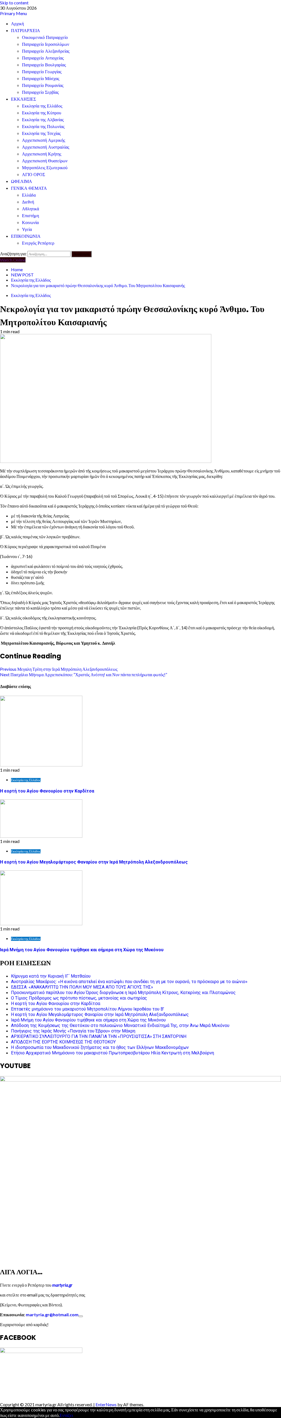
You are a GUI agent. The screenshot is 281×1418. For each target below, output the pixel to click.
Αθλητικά (30, 209)
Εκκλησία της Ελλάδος (42, 106)
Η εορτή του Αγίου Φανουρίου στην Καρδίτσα (47, 791)
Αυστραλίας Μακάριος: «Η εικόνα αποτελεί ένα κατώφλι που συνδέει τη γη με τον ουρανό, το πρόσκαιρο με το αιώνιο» (129, 981)
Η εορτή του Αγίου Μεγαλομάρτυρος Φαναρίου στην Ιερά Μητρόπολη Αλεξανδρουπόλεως (94, 862)
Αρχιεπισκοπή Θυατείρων (45, 161)
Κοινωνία (30, 222)
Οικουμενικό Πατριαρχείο (45, 37)
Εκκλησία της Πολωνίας (43, 126)
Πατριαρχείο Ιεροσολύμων (45, 44)
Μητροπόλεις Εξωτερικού (45, 168)
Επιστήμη (30, 216)
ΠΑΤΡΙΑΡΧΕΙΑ (25, 30)
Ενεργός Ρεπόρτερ (38, 243)
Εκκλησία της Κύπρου (41, 113)
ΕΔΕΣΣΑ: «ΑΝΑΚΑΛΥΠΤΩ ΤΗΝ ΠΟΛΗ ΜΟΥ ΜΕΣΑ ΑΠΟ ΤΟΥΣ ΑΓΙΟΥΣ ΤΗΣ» (82, 987)
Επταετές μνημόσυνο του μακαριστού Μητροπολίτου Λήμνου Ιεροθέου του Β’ (87, 1009)
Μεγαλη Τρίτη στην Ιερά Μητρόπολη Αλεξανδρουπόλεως (58, 669)
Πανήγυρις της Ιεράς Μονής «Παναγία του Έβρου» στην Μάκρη (73, 1031)
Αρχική (17, 24)
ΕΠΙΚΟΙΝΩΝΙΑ (26, 236)
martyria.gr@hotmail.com (52, 1314)
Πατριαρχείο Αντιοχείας (43, 58)
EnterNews (106, 1404)
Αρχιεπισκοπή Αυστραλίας (45, 147)
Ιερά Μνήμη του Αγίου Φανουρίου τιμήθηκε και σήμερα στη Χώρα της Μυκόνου (82, 949)
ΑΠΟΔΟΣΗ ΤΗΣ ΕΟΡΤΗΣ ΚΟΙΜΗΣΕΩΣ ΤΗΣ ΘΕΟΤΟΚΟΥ (63, 1042)
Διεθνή (28, 202)
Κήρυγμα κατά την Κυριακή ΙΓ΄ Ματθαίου (51, 976)
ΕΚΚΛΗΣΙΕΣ (23, 99)
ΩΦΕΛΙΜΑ (21, 181)
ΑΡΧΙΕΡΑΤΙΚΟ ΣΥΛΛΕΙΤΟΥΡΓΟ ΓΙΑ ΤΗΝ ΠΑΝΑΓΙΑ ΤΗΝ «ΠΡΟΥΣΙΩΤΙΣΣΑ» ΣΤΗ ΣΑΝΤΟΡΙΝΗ (98, 1036)
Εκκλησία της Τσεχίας (41, 133)
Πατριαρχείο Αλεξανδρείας (45, 51)
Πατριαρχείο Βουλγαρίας (44, 65)
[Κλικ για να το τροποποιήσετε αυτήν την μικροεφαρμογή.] (80, 1316)
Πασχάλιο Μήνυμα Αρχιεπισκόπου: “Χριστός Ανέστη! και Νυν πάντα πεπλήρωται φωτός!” (83, 674)
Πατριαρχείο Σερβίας (40, 92)
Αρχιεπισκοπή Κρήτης (41, 154)
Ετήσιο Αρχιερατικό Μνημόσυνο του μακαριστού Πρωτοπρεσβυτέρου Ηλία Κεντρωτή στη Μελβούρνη (112, 1052)
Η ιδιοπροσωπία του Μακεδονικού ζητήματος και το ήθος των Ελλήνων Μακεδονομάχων (100, 1047)
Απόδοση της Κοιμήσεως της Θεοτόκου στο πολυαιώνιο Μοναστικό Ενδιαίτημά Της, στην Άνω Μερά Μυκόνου (120, 1025)
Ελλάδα (29, 195)
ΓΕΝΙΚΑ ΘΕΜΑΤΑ (29, 188)
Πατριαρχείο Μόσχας (40, 78)
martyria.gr (61, 1284)
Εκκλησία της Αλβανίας (43, 120)
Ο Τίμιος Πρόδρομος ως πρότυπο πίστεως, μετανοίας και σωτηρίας (79, 998)
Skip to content (14, 2)
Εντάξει (66, 1415)
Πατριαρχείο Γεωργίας (41, 72)
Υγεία (27, 229)
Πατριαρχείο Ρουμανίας (42, 85)
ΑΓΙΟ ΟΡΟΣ (33, 174)
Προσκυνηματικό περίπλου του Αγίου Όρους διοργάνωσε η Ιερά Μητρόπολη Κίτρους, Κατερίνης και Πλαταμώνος (123, 992)
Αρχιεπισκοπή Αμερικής (43, 140)
